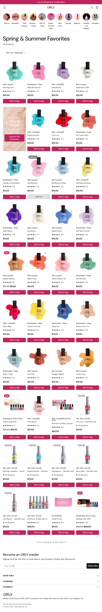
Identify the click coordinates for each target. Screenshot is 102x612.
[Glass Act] (63, 309)
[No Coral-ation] (87, 118)
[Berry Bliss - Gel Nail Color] (87, 454)
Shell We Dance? (34, 87)
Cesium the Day (33, 326)
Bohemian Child (82, 87)
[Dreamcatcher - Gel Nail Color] (38, 454)
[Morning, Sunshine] (87, 166)
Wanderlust (56, 87)
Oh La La (55, 135)
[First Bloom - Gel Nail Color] (14, 502)
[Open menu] (4, 7)
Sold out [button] (38, 196)
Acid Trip (30, 374)
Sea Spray (31, 231)
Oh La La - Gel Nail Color (86, 422)
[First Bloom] (38, 404)
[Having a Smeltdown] (14, 166)
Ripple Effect (57, 231)
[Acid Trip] (38, 357)
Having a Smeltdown (11, 183)
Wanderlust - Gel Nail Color (63, 471)
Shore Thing (7, 374)
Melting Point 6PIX (83, 519)
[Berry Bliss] (14, 309)
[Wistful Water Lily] (63, 261)
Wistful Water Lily (59, 279)
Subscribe (93, 565)
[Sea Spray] (38, 214)
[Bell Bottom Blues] (63, 166)
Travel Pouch (57, 519)
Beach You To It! (82, 326)
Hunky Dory (81, 374)
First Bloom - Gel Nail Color (14, 519)
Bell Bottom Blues (59, 183)
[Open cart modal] (97, 7)
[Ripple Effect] (63, 214)
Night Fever (32, 279)
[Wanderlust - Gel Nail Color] (63, 454)
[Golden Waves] (14, 261)
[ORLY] (51, 7)
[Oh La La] (63, 118)
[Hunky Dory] (87, 357)
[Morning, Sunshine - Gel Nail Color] (14, 454)
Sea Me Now (81, 279)
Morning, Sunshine (83, 183)
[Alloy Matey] (14, 214)
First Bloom (32, 422)
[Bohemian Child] (87, 70)
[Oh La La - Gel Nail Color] (87, 404)
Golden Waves (9, 279)
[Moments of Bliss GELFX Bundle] (38, 502)
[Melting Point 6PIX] (87, 502)
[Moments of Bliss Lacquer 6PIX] (63, 404)
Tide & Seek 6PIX (10, 422)
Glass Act (56, 326)
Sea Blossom (32, 183)
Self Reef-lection (83, 231)
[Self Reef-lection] (87, 214)
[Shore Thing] (14, 357)
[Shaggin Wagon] (63, 357)
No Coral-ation (82, 135)
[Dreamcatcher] (38, 118)
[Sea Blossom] (38, 166)
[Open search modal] (92, 7)
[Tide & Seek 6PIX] (14, 404)
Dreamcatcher (33, 135)
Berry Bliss (7, 326)
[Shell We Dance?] (38, 70)
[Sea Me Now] (87, 261)
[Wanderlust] (63, 70)
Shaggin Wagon (58, 374)
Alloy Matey (7, 231)
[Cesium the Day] (38, 309)
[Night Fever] (38, 261)
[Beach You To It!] (87, 309)
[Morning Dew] (14, 70)
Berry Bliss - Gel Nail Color (87, 471)
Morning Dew (8, 87)
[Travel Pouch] (63, 502)
